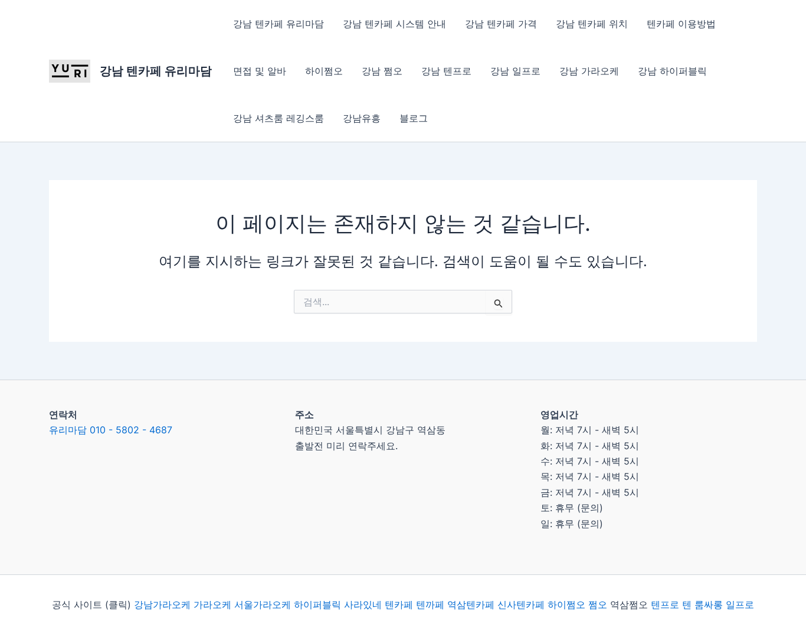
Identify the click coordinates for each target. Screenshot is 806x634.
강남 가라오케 (589, 71)
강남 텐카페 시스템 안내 (394, 24)
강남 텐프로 (446, 71)
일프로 (740, 604)
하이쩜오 (324, 71)
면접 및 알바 (259, 71)
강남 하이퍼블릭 (672, 71)
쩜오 (597, 604)
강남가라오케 (162, 604)
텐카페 (399, 604)
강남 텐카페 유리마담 (156, 71)
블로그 (413, 118)
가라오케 (212, 604)
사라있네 (363, 604)
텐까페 (430, 604)
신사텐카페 (521, 604)
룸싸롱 (708, 604)
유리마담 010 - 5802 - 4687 (110, 430)
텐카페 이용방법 (681, 24)
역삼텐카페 (470, 604)
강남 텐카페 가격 (501, 24)
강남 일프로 (515, 71)
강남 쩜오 (382, 71)
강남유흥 (362, 118)
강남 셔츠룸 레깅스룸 (278, 118)
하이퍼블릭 (316, 604)
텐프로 (665, 604)
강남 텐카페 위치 (592, 24)
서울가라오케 (262, 604)
